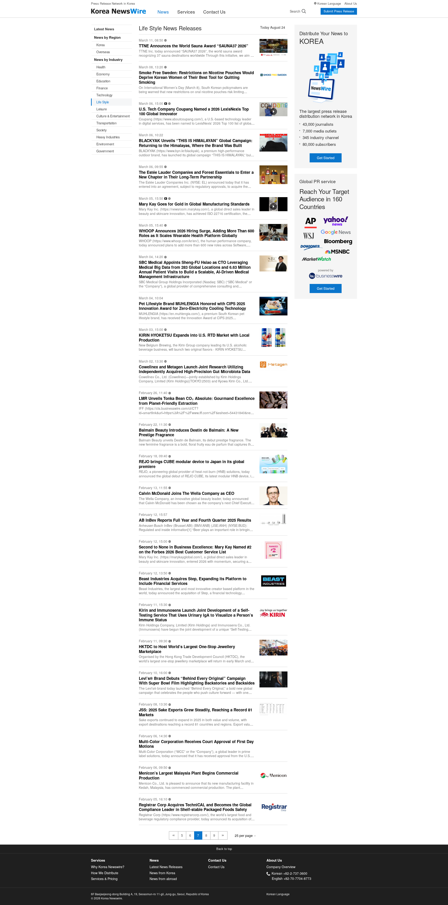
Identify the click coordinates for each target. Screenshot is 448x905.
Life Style (102, 102)
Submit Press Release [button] (339, 11)
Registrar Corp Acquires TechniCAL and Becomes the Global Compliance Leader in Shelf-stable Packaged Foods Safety (195, 807)
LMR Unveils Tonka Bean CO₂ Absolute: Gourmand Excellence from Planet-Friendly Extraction (197, 400)
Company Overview (280, 866)
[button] (224, 849)
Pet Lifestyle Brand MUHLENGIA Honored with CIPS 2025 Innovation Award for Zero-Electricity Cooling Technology (192, 306)
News (163, 11)
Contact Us (214, 11)
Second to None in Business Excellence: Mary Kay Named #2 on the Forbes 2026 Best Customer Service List (195, 549)
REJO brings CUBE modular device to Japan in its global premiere (191, 464)
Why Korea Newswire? (107, 866)
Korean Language (329, 3)
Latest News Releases (166, 866)
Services (186, 11)
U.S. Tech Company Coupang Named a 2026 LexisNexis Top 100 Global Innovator (194, 111)
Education (103, 81)
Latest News (104, 28)
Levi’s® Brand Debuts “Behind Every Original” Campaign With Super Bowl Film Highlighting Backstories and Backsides (197, 680)
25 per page (244, 835)
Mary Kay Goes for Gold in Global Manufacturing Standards (194, 204)
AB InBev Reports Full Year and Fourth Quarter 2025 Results (195, 520)
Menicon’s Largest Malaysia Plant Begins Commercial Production (188, 775)
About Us (350, 3)
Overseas (103, 51)
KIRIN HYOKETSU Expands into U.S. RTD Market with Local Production (194, 337)
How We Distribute (104, 872)
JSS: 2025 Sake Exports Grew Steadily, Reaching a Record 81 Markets (195, 712)
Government (105, 151)
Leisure (101, 109)
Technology (104, 95)
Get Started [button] (325, 157)
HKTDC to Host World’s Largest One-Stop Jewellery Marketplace (187, 649)
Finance (102, 88)
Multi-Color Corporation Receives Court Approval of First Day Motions (196, 744)
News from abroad (163, 878)
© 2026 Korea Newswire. (107, 898)
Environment (105, 144)
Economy (102, 74)
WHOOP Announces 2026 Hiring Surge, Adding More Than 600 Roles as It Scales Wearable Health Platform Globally (196, 233)
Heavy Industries (108, 137)
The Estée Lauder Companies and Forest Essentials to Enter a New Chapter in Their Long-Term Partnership (196, 174)
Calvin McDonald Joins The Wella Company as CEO (186, 493)
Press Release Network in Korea (113, 3)
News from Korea (162, 872)
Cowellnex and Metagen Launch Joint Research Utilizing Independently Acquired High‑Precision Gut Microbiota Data (194, 369)
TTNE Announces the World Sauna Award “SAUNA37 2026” (193, 45)
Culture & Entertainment (113, 116)
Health (100, 67)
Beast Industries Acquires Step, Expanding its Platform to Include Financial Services (192, 581)
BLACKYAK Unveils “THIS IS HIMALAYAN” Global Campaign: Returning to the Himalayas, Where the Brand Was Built (195, 143)
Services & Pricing (104, 878)
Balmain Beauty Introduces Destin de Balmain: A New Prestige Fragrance (188, 432)
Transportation (106, 123)
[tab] (120, 860)
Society (101, 130)
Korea (100, 44)
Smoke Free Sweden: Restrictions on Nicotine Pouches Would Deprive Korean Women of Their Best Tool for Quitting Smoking (196, 77)
